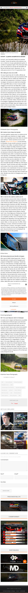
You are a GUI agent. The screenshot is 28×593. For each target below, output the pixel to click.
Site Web (3, 482)
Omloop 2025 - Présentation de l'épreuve (17, 7)
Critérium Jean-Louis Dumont (7, 387)
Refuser (14, 302)
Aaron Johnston (9, 382)
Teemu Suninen (4, 395)
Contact (17, 591)
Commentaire (4, 460)
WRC (20, 395)
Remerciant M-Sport (11, 141)
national (11, 390)
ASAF (11, 384)
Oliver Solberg (18, 390)
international (4, 390)
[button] (26, 284)
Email (16, 474)
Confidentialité (13, 309)
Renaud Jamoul (17, 392)
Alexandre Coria (4, 384)
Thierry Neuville (13, 395)
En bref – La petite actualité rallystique (14, 426)
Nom (2, 474)
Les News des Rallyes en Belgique (9, 591)
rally (11, 392)
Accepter (14, 299)
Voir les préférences (14, 306)
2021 (2, 382)
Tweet (16, 403)
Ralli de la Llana (4, 392)
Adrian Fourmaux (18, 382)
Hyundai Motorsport (20, 387)
